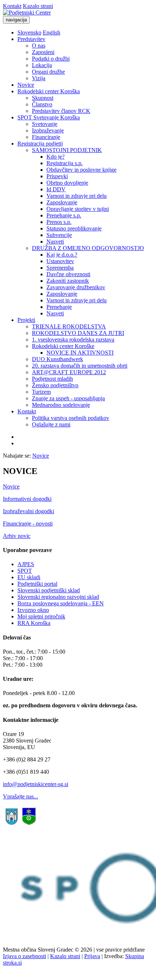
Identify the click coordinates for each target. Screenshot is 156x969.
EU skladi (28, 577)
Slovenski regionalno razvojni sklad (58, 597)
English (51, 32)
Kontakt (12, 6)
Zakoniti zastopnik (67, 281)
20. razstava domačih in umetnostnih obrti (79, 366)
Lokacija (42, 65)
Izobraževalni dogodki (28, 511)
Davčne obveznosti (68, 274)
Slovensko (29, 32)
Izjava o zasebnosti (24, 956)
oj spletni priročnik (43, 616)
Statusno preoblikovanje (74, 228)
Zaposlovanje (61, 202)
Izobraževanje (48, 130)
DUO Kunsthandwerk (57, 359)
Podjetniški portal (37, 584)
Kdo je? (55, 157)
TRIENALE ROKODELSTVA (69, 326)
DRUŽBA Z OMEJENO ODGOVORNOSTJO (88, 248)
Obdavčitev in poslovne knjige (81, 170)
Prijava (92, 956)
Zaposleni (43, 52)
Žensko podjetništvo (55, 385)
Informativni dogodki (27, 499)
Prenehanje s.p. (63, 215)
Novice (25, 85)
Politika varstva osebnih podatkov (70, 418)
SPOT (24, 571)
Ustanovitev (60, 261)
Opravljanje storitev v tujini (77, 209)
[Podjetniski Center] (27, 12)
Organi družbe (48, 72)
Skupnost (42, 98)
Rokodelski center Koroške (63, 346)
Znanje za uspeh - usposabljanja (68, 398)
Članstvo (42, 104)
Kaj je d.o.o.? (61, 255)
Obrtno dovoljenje (67, 183)
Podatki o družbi (51, 59)
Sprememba (60, 268)
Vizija (38, 78)
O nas (38, 45)
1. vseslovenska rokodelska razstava (73, 339)
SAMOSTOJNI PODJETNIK (67, 150)
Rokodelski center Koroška (48, 91)
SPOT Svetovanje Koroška (48, 117)
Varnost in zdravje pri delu (76, 196)
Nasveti (55, 241)
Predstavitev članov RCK (61, 111)
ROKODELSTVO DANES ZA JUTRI (78, 333)
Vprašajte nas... (20, 796)
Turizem (41, 392)
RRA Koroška (33, 623)
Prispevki (57, 176)
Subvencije (59, 235)
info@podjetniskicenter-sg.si (35, 784)
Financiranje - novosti (28, 523)
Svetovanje (44, 124)
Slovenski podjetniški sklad (48, 590)
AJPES (25, 564)
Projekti (26, 320)
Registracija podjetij (40, 143)
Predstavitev (31, 39)
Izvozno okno (33, 610)
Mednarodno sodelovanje (61, 405)
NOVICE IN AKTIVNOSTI (80, 352)
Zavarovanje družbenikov (75, 287)
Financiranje (46, 137)
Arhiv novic (16, 536)
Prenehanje (59, 307)
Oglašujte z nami (51, 424)
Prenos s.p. (58, 222)
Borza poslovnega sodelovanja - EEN (60, 603)
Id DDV (56, 189)
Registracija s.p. (64, 163)
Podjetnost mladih (52, 379)
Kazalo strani (38, 6)
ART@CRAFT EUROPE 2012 (69, 372)
